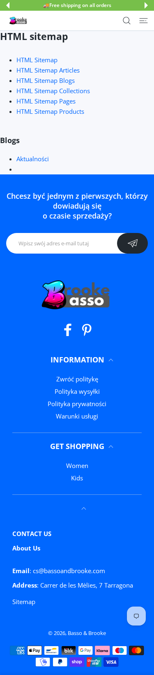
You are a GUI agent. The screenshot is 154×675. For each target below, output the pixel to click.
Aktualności (32, 159)
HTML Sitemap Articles (48, 70)
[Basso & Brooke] (18, 20)
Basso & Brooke (87, 633)
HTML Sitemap (36, 60)
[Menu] (143, 20)
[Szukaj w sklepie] (126, 20)
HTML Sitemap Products (50, 111)
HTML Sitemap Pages (46, 101)
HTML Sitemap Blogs (45, 80)
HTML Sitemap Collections (53, 91)
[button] (7, 5)
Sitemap (23, 601)
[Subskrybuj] (132, 243)
